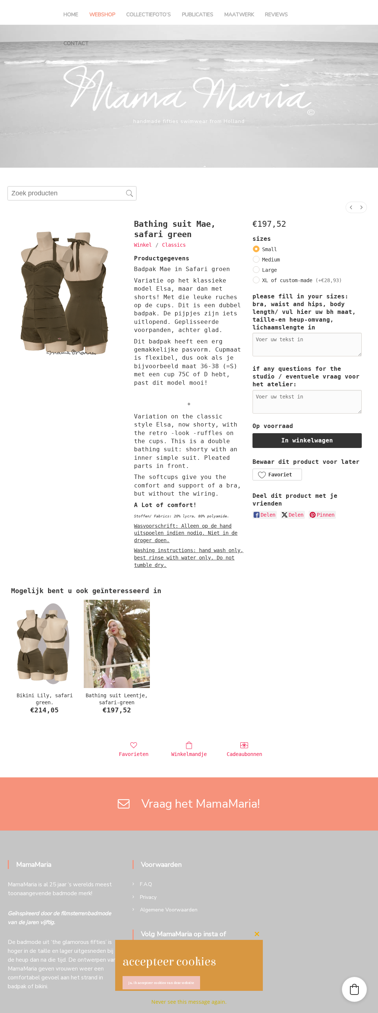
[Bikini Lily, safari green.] (44, 644)
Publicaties (197, 14)
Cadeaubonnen (244, 754)
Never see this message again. (189, 1001)
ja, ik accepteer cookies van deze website (161, 983)
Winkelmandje (189, 754)
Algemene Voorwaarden (168, 909)
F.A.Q (146, 884)
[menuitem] (351, 207)
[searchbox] (72, 193)
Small (269, 249)
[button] (277, 474)
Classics (174, 245)
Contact (76, 43)
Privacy (148, 897)
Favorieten (133, 754)
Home (70, 14)
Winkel (143, 245)
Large (269, 270)
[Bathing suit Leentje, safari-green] (117, 644)
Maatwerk (239, 14)
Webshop (102, 14)
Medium (271, 260)
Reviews (276, 14)
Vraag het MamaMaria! (196, 804)
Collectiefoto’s (148, 14)
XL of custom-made (302, 280)
